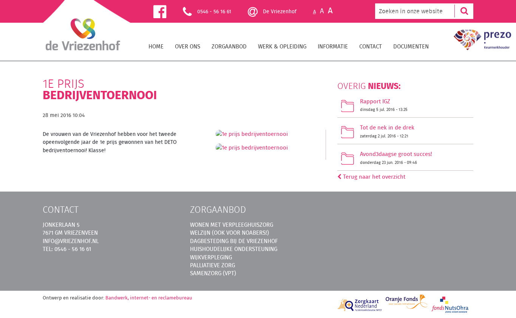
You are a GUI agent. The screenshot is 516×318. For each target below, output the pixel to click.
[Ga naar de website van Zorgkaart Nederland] (360, 305)
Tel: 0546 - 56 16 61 (67, 249)
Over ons (187, 46)
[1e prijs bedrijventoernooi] (252, 136)
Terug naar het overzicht (373, 176)
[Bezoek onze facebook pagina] (168, 11)
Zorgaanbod (229, 46)
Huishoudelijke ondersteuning (233, 249)
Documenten (411, 46)
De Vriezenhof (279, 11)
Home (156, 46)
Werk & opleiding (282, 46)
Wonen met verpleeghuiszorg (231, 224)
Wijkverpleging (211, 257)
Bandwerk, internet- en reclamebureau (148, 297)
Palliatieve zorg (212, 265)
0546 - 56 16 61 (214, 11)
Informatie (333, 46)
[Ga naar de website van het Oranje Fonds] (406, 302)
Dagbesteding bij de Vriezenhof (234, 241)
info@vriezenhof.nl (71, 241)
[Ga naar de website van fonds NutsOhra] (450, 304)
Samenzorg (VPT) (213, 273)
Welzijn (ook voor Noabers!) (229, 232)
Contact (370, 46)
